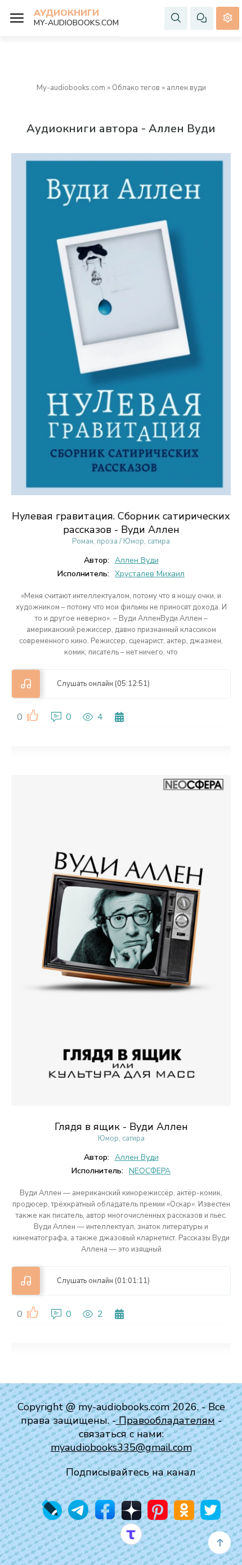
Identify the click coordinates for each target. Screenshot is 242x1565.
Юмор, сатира (146, 541)
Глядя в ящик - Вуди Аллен (121, 1126)
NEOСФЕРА (150, 1170)
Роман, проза (95, 541)
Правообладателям (165, 1420)
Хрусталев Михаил (150, 573)
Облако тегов (136, 88)
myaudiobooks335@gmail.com (121, 1447)
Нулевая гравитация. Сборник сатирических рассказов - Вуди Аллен (121, 522)
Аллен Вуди (137, 560)
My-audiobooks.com (71, 88)
